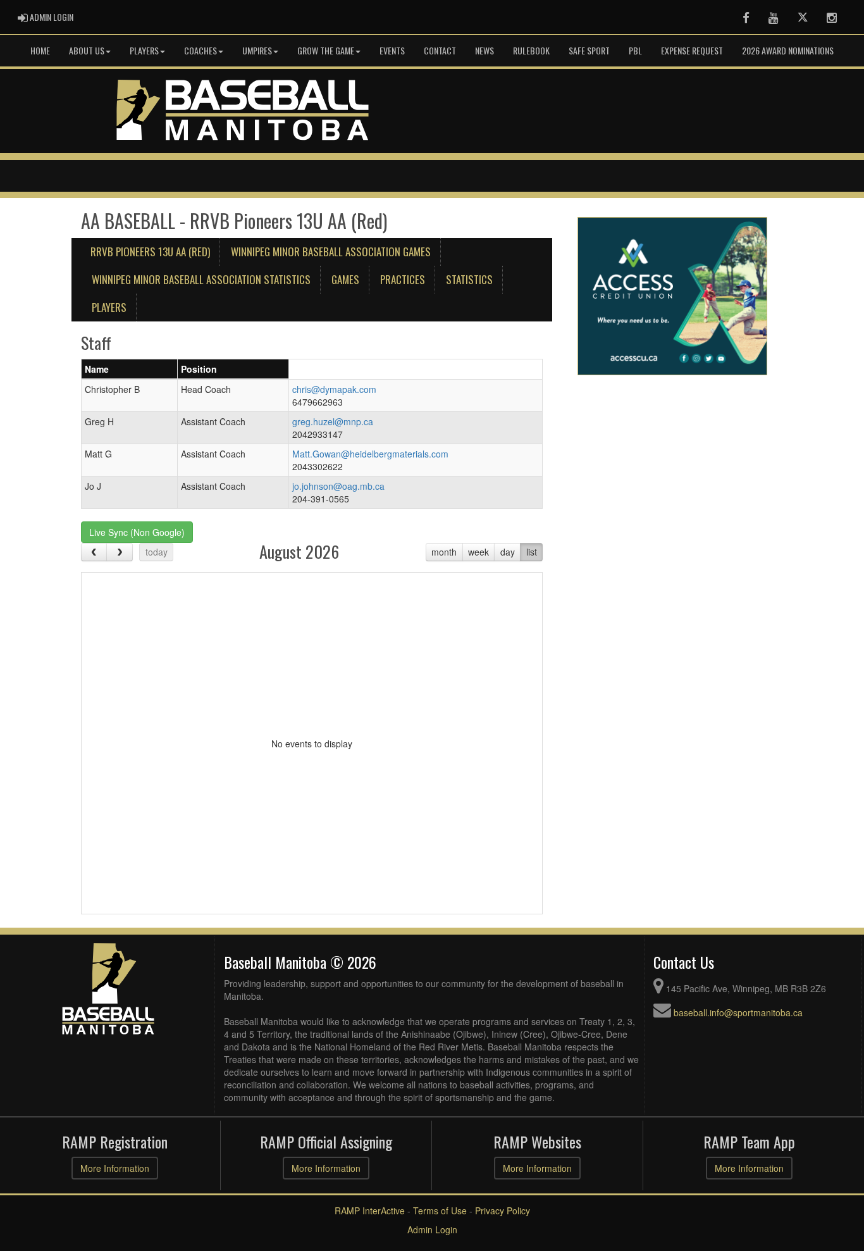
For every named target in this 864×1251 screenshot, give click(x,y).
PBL (635, 50)
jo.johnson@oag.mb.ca (338, 486)
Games (345, 279)
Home (40, 50)
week (478, 551)
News (484, 50)
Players (144, 50)
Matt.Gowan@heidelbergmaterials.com (370, 453)
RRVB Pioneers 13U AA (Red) (150, 251)
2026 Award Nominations (788, 50)
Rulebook (531, 50)
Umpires (257, 50)
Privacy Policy (502, 1210)
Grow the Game (325, 50)
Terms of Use (440, 1210)
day (507, 551)
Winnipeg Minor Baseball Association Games (331, 251)
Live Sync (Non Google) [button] (137, 532)
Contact (440, 50)
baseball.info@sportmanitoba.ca (738, 1012)
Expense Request (692, 50)
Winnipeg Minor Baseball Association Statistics (201, 279)
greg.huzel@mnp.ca (332, 421)
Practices (402, 279)
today (156, 551)
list (531, 551)
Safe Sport (589, 50)
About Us (86, 50)
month (444, 551)
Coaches (200, 50)
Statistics (469, 279)
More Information (114, 1168)
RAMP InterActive (370, 1210)
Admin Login (432, 1229)
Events (392, 50)
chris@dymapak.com (334, 389)
